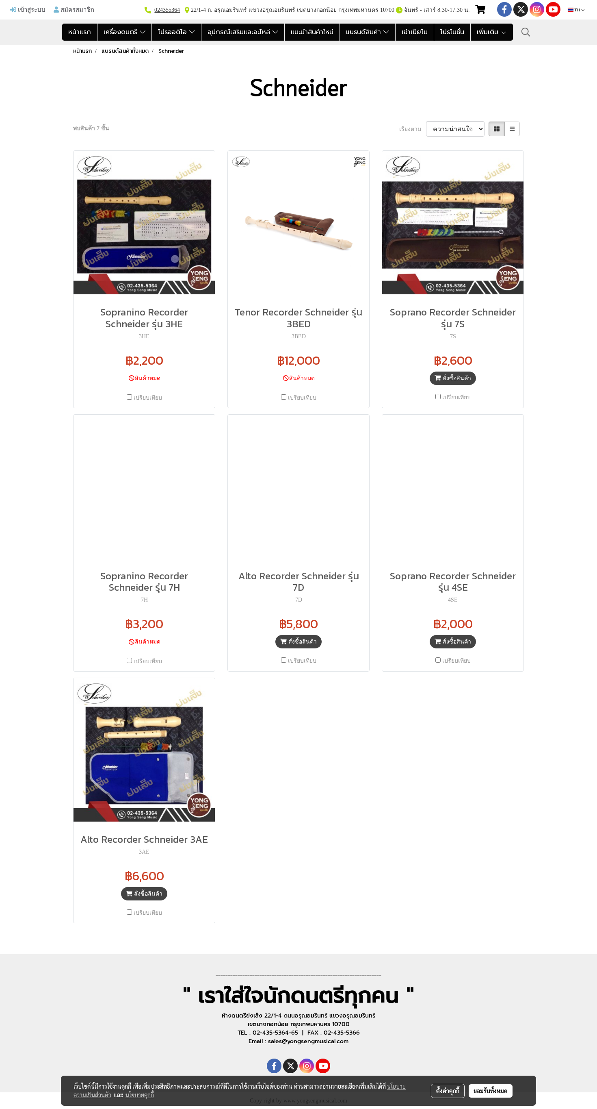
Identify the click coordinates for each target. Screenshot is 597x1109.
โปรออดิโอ (173, 32)
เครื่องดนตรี (122, 32)
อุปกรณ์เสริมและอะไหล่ (240, 32)
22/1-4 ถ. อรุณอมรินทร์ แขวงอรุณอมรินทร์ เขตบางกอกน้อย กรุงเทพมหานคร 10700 (291, 10)
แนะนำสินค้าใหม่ (312, 32)
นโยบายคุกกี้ (139, 1094)
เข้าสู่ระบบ (30, 9)
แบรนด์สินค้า (364, 32)
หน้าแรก (79, 32)
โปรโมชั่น (452, 32)
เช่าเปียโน (415, 32)
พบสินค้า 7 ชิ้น (91, 128)
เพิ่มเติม (489, 32)
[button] (526, 32)
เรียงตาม (412, 129)
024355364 (167, 10)
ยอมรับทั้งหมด (491, 1090)
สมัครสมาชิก (76, 9)
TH (577, 9)
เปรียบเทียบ (148, 398)
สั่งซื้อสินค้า (456, 378)
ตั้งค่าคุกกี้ (447, 1090)
